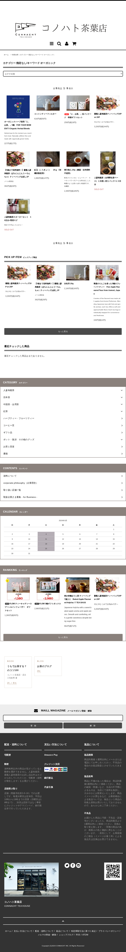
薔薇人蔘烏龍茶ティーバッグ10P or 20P (108, 115)
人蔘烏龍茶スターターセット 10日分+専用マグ (17, 218)
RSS (78, 935)
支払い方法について (23, 931)
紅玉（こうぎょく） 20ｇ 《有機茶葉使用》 (47, 171)
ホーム (6, 55)
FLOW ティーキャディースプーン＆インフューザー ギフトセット (18, 607)
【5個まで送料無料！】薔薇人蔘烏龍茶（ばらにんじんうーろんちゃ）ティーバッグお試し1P (17, 173)
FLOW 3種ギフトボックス (50, 604)
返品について (62, 931)
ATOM (85, 935)
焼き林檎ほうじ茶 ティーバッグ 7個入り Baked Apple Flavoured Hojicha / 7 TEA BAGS (77, 599)
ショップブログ (66, 935)
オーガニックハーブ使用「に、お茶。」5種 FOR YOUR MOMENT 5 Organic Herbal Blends (17, 125)
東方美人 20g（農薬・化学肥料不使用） (77, 171)
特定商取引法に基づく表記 (83, 931)
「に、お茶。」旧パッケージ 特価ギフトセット (77, 115)
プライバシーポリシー (108, 931)
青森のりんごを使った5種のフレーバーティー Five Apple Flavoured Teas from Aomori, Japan (107, 289)
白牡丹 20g (68, 284)
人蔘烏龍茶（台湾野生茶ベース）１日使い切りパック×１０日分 (107, 181)
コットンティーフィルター (45, 114)
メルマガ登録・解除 (47, 935)
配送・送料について (44, 931)
